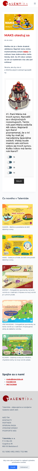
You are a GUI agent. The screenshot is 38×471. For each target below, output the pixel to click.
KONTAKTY (7, 420)
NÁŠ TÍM (6, 418)
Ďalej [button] (19, 181)
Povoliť (13, 467)
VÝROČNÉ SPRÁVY (10, 428)
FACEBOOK (11, 382)
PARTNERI (6, 423)
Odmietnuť (24, 467)
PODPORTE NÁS (9, 431)
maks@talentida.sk (14, 379)
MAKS (25, 52)
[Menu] (35, 3)
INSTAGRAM (11, 385)
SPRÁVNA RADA (9, 425)
